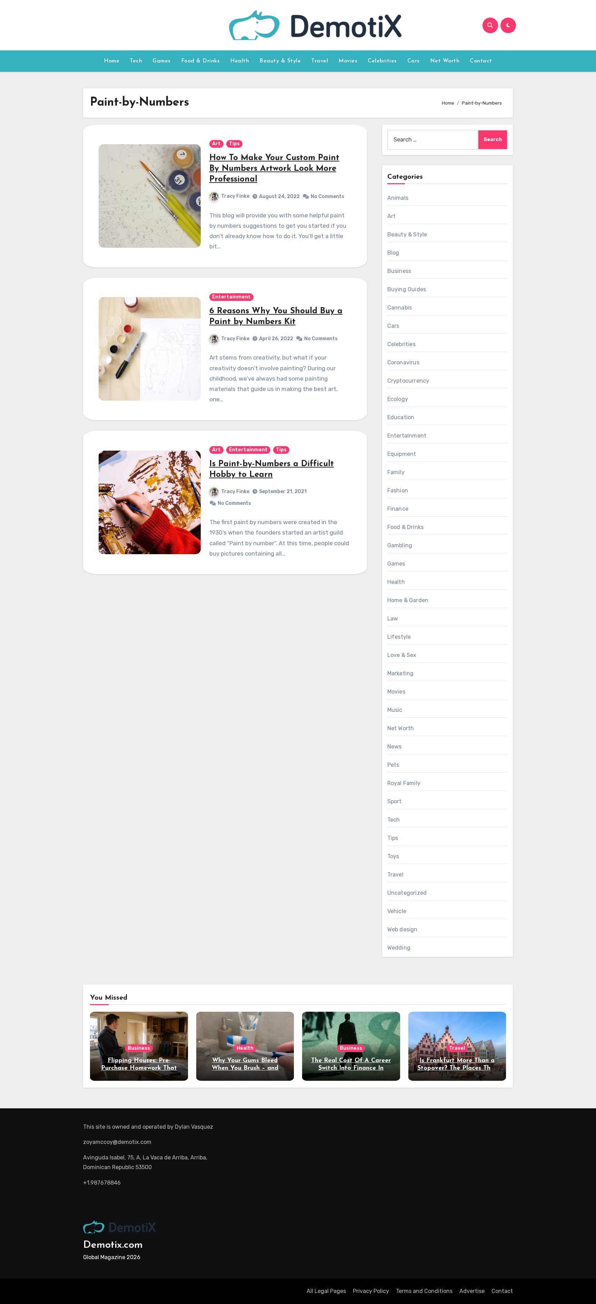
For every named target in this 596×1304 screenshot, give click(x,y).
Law (392, 618)
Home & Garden (408, 600)
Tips (234, 144)
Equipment (401, 454)
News (394, 746)
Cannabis (399, 307)
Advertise (472, 1291)
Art (216, 144)
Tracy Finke (235, 196)
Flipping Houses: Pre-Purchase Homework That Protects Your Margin (139, 1068)
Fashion (397, 490)
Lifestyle (399, 637)
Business (399, 271)
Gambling (400, 545)
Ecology (397, 399)
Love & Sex (402, 655)
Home (111, 61)
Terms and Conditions (424, 1291)
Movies (347, 61)
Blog (393, 252)
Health (239, 61)
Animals (397, 198)
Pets (393, 765)
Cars (413, 61)
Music (395, 710)
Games (161, 61)
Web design (402, 929)
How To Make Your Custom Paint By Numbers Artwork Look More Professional (274, 169)
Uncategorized (407, 893)
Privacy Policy (371, 1291)
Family (396, 472)
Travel (319, 61)
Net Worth (445, 61)
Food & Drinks (200, 61)
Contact (481, 61)
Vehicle (396, 911)
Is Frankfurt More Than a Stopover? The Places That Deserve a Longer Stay (457, 1068)
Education (401, 417)
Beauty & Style (280, 61)
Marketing (400, 673)
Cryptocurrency (408, 381)
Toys (393, 856)
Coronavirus (403, 362)
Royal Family (403, 783)
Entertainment (231, 297)
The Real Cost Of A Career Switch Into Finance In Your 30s (351, 1068)
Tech (136, 61)
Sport (394, 801)
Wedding (398, 947)
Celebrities (382, 61)
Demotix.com (113, 1245)
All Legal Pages (326, 1291)
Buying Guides (406, 289)
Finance (397, 509)
